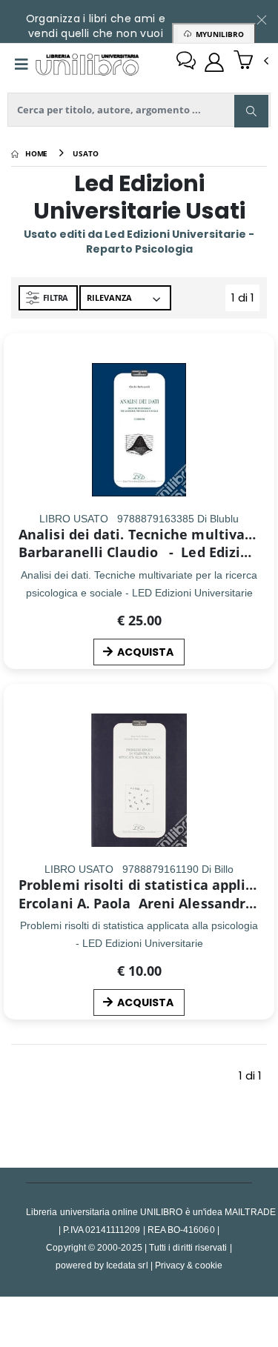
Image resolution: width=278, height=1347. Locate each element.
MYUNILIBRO (217, 34)
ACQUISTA (145, 652)
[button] (251, 61)
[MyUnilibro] (214, 62)
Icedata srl (127, 1265)
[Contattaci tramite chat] (186, 62)
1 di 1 (245, 300)
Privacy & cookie (188, 1265)
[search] (251, 111)
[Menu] (21, 64)
